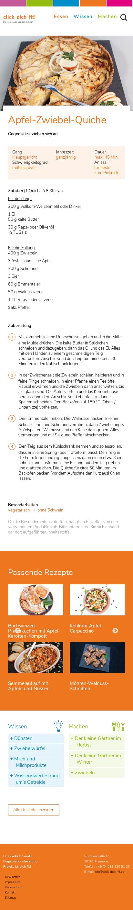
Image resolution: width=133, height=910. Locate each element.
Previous (18, 631)
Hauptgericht (24, 157)
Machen (107, 16)
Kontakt (10, 892)
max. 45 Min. (106, 157)
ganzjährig (66, 157)
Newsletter (12, 877)
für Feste (102, 168)
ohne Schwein (50, 510)
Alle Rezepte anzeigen (33, 810)
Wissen (83, 16)
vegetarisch (19, 510)
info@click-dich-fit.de (109, 872)
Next (115, 631)
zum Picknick (106, 173)
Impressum (12, 882)
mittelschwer (24, 168)
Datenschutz (14, 887)
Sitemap (10, 897)
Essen (61, 16)
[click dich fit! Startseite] (19, 22)
